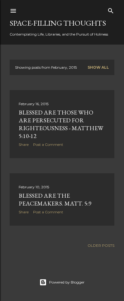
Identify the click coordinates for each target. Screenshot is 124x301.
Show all (98, 67)
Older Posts (101, 245)
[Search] (110, 9)
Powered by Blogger (67, 282)
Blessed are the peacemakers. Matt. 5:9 (55, 199)
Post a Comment (48, 144)
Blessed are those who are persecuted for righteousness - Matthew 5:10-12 (61, 124)
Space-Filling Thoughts (58, 23)
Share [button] (24, 144)
